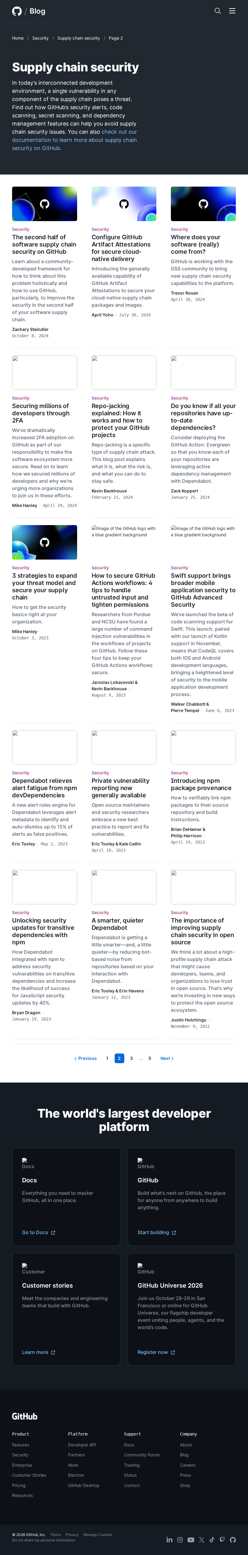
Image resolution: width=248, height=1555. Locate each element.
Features (20, 1444)
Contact (132, 1485)
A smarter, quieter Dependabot (118, 924)
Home (18, 38)
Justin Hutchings (188, 1019)
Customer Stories (29, 1475)
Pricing (19, 1485)
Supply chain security (78, 38)
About (186, 1444)
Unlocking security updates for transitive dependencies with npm (43, 931)
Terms (56, 1534)
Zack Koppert (184, 490)
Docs (129, 1444)
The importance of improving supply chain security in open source (202, 931)
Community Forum (142, 1454)
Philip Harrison (186, 835)
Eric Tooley (23, 843)
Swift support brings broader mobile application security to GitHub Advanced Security (203, 590)
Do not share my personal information (43, 1540)
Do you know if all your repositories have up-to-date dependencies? (203, 416)
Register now (153, 1352)
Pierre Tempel (185, 710)
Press (185, 1475)
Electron (76, 1475)
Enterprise (22, 1465)
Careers (187, 1465)
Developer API (82, 1444)
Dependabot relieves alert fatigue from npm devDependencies (44, 788)
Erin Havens (131, 990)
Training (132, 1465)
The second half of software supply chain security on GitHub (44, 244)
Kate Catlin (130, 843)
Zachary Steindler (30, 329)
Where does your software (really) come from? (195, 244)
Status (130, 1475)
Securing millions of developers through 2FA (40, 413)
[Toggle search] (218, 11)
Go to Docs (35, 1232)
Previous (87, 1058)
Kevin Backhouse (109, 490)
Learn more (35, 1352)
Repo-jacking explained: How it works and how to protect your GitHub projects (121, 420)
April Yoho (102, 314)
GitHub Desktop (84, 1485)
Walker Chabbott (188, 704)
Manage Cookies (97, 1534)
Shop (185, 1485)
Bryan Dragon (26, 1012)
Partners (76, 1454)
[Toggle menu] (232, 11)
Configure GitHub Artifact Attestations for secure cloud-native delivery (121, 248)
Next (165, 1058)
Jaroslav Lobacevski (113, 682)
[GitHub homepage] (17, 11)
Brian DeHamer (186, 829)
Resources (22, 1495)
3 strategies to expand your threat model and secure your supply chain (44, 586)
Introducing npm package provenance (201, 784)
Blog (37, 11)
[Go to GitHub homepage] (25, 1418)
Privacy (72, 1534)
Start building (154, 1232)
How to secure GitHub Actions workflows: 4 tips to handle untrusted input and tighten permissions (123, 590)
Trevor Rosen (184, 293)
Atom (73, 1465)
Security (40, 38)
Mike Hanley (24, 505)
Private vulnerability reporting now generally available (121, 788)
